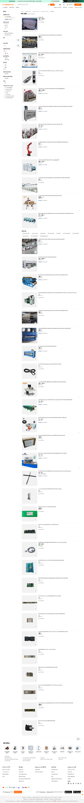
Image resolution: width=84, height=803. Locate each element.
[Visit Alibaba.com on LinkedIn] (71, 783)
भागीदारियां (69, 778)
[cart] (64, 4)
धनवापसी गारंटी (21, 771)
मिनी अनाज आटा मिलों (51, 233)
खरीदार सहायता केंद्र (54, 769)
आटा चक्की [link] (52, 11)
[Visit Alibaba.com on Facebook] (68, 783)
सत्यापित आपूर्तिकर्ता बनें (71, 776)
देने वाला (43, 22)
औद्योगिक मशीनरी (28, 11)
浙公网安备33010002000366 (62, 801)
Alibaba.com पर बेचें (71, 769)
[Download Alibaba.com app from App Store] (68, 792)
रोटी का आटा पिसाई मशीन (66, 233)
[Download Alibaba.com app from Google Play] (77, 792)
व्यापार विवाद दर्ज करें (54, 774)
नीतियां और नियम (21, 781)
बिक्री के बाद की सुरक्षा (22, 776)
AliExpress (24, 797)
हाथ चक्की (42, 757)
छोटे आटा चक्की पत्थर (26, 236)
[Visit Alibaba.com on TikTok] (80, 783)
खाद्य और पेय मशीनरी (35, 11)
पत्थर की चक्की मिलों (26, 760)
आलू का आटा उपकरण (35, 233)
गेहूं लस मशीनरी (59, 233)
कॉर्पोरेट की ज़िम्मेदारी (5, 774)
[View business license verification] (53, 801)
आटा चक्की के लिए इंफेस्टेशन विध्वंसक (11, 759)
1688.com (29, 797)
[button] (48, 4)
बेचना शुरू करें (70, 771)
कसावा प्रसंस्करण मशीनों (26, 233)
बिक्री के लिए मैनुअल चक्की (44, 236)
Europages (60, 797)
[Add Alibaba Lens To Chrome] (18, 792)
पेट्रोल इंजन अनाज (8, 757)
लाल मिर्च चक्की (7, 760)
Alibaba (22, 11)
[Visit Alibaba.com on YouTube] (78, 783)
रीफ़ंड (52, 776)
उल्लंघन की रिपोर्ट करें (54, 781)
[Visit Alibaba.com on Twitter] (73, 783)
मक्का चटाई (60, 759)
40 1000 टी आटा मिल (27, 759)
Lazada (42, 797)
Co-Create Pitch (5, 771)
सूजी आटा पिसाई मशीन (76, 233)
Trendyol (55, 797)
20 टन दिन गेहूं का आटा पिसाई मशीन (29, 757)
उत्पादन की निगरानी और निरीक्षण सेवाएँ (24, 778)
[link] (82, 791)
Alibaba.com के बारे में (6, 767)
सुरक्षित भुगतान (21, 769)
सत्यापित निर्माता (37, 769)
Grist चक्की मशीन (42, 233)
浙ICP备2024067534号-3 (73, 801)
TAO (51, 797)
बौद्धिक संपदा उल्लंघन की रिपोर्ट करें (56, 778)
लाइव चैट (52, 771)
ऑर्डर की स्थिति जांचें (71, 774)
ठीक (18, 40)
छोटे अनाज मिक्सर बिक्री (34, 236)
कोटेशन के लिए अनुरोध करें (39, 771)
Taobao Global (47, 797)
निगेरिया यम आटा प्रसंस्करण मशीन (46, 759)
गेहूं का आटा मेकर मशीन (62, 757)
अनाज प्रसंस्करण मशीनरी (44, 11)
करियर (3, 776)
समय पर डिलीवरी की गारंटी (23, 774)
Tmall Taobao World (36, 797)
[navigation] (11, 375)
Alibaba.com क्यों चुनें (6, 769)
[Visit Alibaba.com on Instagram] (76, 783)
